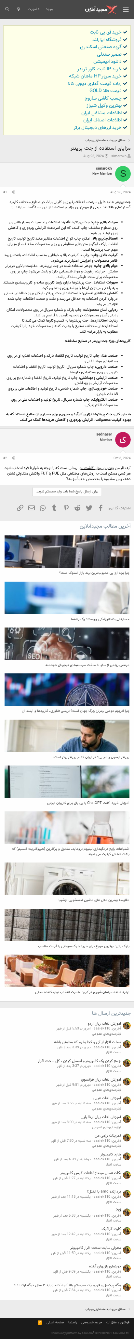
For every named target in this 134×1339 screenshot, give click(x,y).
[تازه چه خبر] (18, 9)
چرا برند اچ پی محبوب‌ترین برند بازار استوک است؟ (94, 573)
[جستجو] (7, 9)
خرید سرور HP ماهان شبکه (95, 76)
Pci (118, 1210)
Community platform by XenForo (90, 1333)
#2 (5, 458)
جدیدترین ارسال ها (111, 1014)
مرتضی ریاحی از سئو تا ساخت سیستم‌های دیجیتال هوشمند (87, 665)
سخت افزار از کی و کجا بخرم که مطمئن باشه (87, 1042)
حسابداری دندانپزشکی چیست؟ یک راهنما (100, 619)
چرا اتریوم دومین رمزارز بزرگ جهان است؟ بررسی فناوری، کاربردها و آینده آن (75, 711)
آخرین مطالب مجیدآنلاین (105, 526)
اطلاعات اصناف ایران (102, 120)
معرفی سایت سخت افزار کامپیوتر (95, 1248)
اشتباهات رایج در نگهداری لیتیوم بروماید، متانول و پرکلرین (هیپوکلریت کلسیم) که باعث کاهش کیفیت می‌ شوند (70, 851)
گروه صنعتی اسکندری (101, 47)
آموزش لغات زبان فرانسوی (101, 1080)
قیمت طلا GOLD (105, 91)
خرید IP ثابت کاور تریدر (99, 69)
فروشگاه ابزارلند (107, 40)
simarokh (119, 156)
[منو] (126, 9)
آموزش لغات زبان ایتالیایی (101, 1117)
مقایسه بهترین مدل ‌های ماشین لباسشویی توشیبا (94, 900)
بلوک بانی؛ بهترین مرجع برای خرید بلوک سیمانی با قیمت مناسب (83, 946)
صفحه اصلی (55, 1322)
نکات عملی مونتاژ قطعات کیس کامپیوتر (90, 1173)
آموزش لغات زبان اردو (104, 1024)
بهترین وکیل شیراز (104, 105)
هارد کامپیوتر (110, 1154)
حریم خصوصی (91, 1322)
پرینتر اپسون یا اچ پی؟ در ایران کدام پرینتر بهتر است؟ (91, 757)
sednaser (104, 434)
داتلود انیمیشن (107, 61)
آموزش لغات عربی (107, 1098)
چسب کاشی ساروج (103, 98)
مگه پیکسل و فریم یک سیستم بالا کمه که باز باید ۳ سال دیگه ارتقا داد (67, 1285)
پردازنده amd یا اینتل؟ (104, 1191)
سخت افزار (113, 1052)
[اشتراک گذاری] (13, 192)
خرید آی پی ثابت (106, 32)
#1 (5, 192)
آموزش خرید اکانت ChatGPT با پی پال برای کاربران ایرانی (88, 803)
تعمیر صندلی (109, 54)
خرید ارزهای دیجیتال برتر (98, 127)
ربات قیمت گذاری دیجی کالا (95, 84)
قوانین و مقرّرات (117, 1322)
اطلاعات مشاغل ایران (101, 113)
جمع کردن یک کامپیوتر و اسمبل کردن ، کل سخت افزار (79, 1061)
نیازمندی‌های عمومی (106, 1034)
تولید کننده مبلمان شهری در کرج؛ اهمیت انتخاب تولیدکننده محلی (82, 992)
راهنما (72, 1322)
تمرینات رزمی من (108, 1136)
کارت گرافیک (111, 1229)
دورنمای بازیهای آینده (105, 1266)
